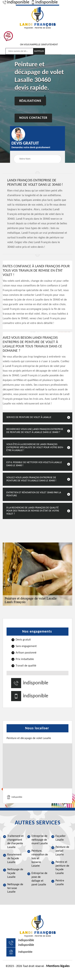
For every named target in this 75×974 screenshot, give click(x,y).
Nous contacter (33, 118)
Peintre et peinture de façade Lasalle (62, 868)
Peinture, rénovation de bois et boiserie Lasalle (39, 858)
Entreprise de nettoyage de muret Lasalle (39, 840)
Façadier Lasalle (61, 838)
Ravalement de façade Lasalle (14, 858)
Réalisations (30, 101)
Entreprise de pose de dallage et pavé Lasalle (39, 879)
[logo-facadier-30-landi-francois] (37, 17)
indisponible (18, 2)
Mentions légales (58, 966)
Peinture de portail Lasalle (62, 851)
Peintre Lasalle (60, 882)
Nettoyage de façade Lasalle (15, 873)
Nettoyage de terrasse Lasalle (15, 888)
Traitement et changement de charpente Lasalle (15, 842)
